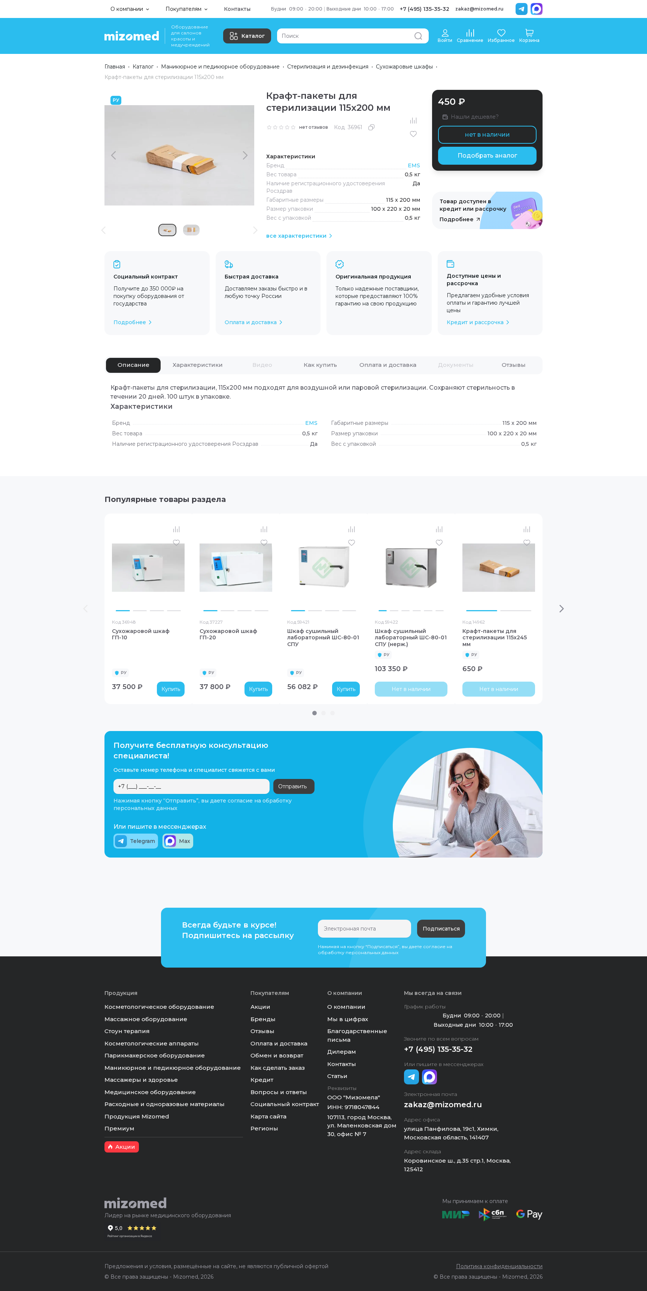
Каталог (253, 36)
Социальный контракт (284, 1104)
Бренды (263, 1019)
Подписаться (441, 928)
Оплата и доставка (278, 1043)
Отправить (292, 786)
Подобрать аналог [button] (487, 155)
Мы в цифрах (347, 1019)
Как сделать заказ (277, 1067)
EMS (414, 165)
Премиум (119, 1128)
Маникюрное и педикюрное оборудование (220, 66)
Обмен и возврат (276, 1055)
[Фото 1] (123, 611)
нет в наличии (487, 134)
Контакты (237, 9)
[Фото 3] (157, 611)
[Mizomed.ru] (131, 36)
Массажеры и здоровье (141, 1079)
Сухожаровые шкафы (404, 66)
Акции (260, 1006)
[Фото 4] (174, 611)
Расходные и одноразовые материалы (164, 1104)
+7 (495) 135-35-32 (424, 9)
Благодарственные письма (357, 1035)
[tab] (133, 365)
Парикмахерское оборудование (154, 1055)
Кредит (261, 1079)
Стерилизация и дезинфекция (327, 66)
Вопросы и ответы (278, 1092)
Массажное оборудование (145, 1019)
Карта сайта (268, 1116)
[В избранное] (413, 134)
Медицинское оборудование (150, 1092)
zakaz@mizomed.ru (479, 9)
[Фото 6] (439, 611)
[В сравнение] (413, 120)
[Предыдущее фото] (119, 568)
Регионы (264, 1128)
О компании (346, 1006)
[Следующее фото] (177, 568)
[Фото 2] (140, 611)
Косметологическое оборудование (159, 1006)
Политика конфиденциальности (499, 1266)
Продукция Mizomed (136, 1116)
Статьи (337, 1076)
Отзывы (262, 1031)
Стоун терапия (127, 1031)
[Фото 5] (428, 611)
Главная (114, 66)
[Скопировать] (371, 127)
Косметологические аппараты (151, 1043)
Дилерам (341, 1051)
